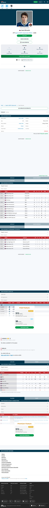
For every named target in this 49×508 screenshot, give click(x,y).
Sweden (2, 485)
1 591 (19, 59)
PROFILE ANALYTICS (27, 59)
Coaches (12, 180)
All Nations (3, 493)
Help (30, 488)
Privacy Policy (32, 490)
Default (12, 177)
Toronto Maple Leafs (23, 493)
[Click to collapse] (48, 183)
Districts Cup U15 (26, 242)
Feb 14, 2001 (21, 118)
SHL (11, 488)
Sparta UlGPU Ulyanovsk (21, 33)
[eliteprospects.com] (3, 2)
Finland (2, 490)
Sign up (35, 1)
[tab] (12, 178)
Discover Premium (24, 435)
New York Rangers (23, 490)
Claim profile (25, 42)
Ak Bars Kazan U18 (9, 195)
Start (2, 105)
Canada (2, 487)
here (26, 478)
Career (31, 498)
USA (1, 488)
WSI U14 (24, 239)
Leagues (12, 361)
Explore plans (24, 327)
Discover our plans (24, 56)
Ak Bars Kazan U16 (9, 193)
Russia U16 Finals (26, 244)
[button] (24, 36)
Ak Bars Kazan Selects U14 (11, 239)
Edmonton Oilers (23, 488)
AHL (11, 490)
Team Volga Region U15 (10, 242)
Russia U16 (27, 193)
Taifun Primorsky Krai (10, 204)
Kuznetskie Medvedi (10, 202)
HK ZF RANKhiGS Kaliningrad (11, 213)
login (11, 355)
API (30, 493)
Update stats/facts (25, 108)
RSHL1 (30, 33)
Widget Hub (32, 485)
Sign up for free (5, 355)
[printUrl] (24, 66)
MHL (26, 200)
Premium (46, 131)
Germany (2, 491)
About (31, 487)
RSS (30, 495)
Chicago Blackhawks (23, 485)
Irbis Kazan (8, 200)
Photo (31, 491)
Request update (44, 133)
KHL (11, 487)
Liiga (11, 491)
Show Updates (24, 39)
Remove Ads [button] (28, 70)
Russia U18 (27, 195)
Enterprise (31, 496)
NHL (11, 485)
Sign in (40, 1)
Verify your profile (5, 478)
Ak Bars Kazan (20, 128)
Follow (24, 35)
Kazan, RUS (21, 123)
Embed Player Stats (43, 175)
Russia (22, 126)
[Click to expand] (48, 401)
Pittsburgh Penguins (23, 491)
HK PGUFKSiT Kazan (10, 208)
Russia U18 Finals (26, 246)
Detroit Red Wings (23, 487)
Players (12, 398)
